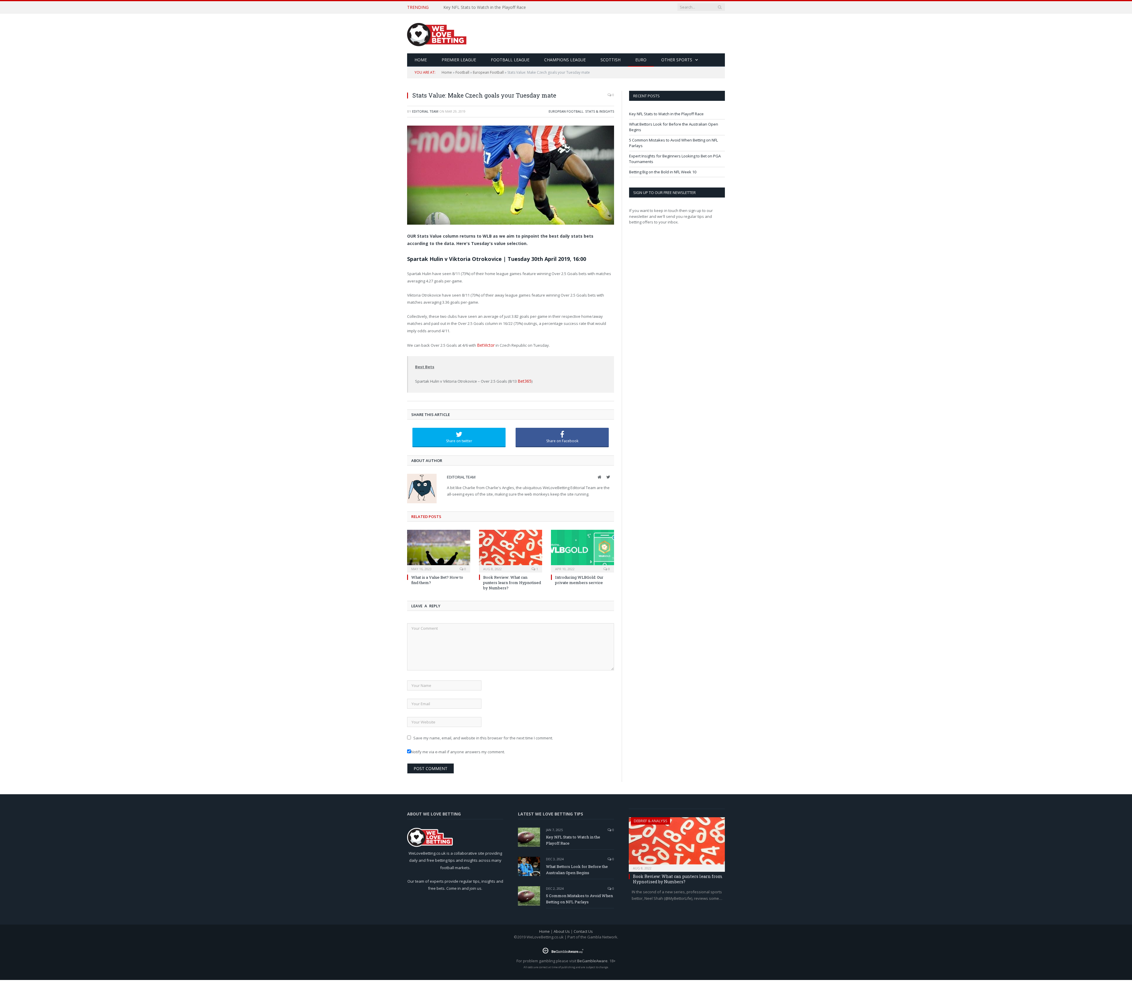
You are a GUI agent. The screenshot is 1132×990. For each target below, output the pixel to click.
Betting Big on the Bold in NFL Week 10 (662, 172)
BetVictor (485, 345)
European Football (488, 72)
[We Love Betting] (436, 33)
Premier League (459, 60)
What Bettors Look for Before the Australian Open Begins (498, 7)
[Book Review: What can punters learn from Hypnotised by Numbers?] (510, 549)
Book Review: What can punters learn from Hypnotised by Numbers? (512, 581)
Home (447, 72)
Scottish (610, 60)
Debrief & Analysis (650, 819)
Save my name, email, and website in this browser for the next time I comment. (483, 736)
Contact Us (583, 930)
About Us (562, 930)
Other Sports (676, 60)
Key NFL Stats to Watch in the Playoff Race (666, 113)
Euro (640, 60)
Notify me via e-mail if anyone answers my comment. (458, 751)
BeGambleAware (592, 959)
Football (462, 72)
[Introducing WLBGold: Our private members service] (582, 549)
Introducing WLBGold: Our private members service (579, 578)
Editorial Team (425, 111)
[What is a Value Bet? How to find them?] (438, 549)
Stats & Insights (599, 111)
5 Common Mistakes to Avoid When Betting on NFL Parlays (579, 897)
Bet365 (524, 380)
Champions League (565, 60)
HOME (420, 60)
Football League (510, 60)
